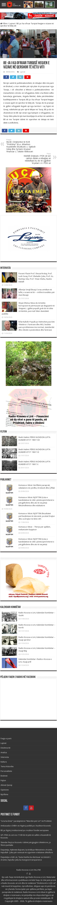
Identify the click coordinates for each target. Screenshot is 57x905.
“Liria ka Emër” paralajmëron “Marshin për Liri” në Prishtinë (26, 821)
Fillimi (4, 23)
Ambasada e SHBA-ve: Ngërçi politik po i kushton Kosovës (26, 826)
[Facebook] (25, 807)
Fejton (3, 780)
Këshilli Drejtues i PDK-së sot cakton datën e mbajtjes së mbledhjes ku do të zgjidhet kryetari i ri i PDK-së (37, 158)
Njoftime (4, 794)
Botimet (4, 776)
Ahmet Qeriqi (6, 785)
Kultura (4, 762)
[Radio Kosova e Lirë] (28, 4)
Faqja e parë (6, 738)
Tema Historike (7, 766)
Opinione (5, 790)
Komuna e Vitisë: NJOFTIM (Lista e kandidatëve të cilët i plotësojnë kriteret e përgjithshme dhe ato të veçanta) (36, 542)
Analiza (4, 752)
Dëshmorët (5, 748)
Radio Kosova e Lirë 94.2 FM (28, 870)
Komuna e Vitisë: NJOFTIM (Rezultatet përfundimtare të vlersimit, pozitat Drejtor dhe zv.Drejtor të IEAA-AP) (37, 516)
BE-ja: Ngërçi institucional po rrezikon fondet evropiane (25, 830)
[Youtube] (31, 807)
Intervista (5, 757)
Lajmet (12, 23)
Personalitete (6, 771)
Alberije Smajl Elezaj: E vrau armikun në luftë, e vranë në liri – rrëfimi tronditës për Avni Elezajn (37, 292)
